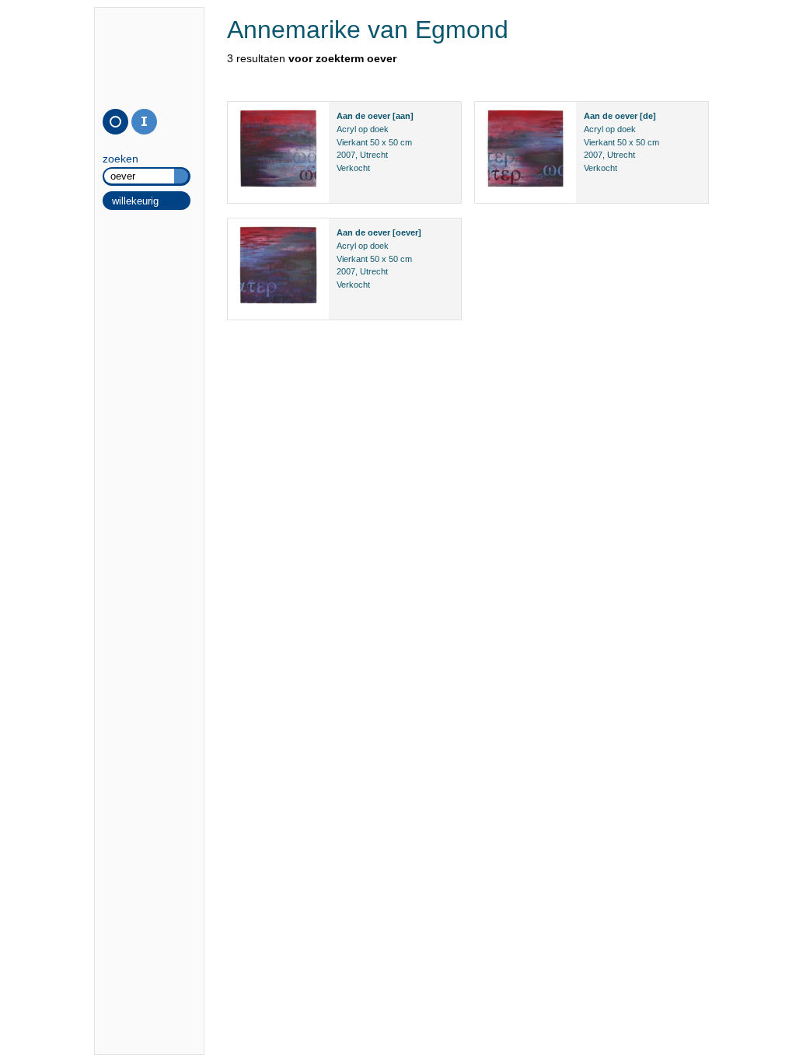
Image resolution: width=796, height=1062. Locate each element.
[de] (648, 116)
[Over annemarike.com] (144, 121)
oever (379, 116)
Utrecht (374, 154)
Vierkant (352, 142)
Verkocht (353, 168)
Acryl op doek (363, 129)
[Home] (115, 121)
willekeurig (135, 201)
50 (374, 142)
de (360, 116)
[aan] (403, 116)
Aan (345, 116)
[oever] (407, 232)
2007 (346, 154)
